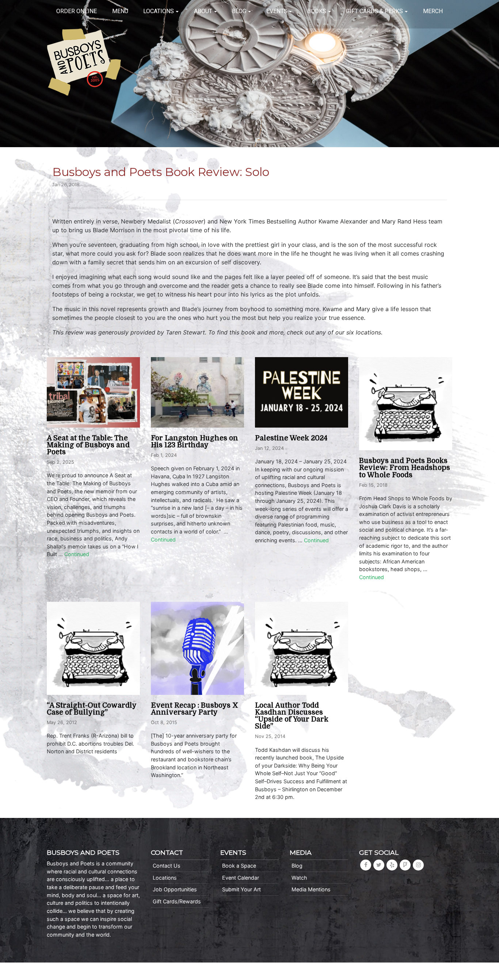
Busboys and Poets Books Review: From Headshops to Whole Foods (404, 468)
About (203, 11)
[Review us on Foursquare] (405, 865)
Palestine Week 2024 (291, 438)
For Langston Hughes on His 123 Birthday (194, 441)
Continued (76, 554)
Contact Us (166, 865)
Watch (299, 878)
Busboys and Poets (84, 62)
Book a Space (239, 865)
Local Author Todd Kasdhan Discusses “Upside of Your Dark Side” (291, 716)
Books (316, 11)
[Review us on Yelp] (391, 865)
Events (276, 11)
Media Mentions (311, 889)
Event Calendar (240, 878)
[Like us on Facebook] (365, 865)
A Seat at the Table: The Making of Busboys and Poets (88, 445)
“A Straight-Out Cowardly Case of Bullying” (91, 708)
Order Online (76, 11)
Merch (433, 11)
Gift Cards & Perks (374, 11)
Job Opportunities (175, 889)
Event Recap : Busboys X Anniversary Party (194, 708)
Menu (120, 11)
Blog (239, 11)
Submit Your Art (241, 889)
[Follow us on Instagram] (418, 865)
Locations (158, 11)
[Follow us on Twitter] (378, 865)
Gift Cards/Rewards (177, 901)
